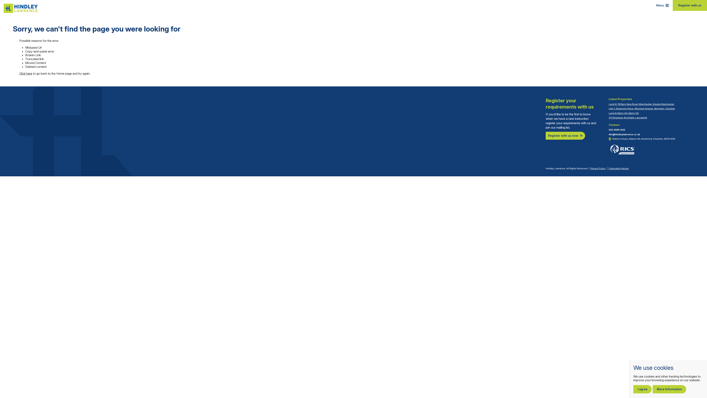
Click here (25, 73)
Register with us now (563, 135)
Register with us (689, 5)
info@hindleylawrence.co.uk (624, 134)
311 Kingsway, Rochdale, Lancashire (628, 117)
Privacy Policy (598, 168)
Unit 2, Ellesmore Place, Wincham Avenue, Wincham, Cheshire (642, 108)
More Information (669, 389)
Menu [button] (660, 5)
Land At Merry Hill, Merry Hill (624, 113)
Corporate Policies (618, 168)
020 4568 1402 (617, 129)
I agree (643, 389)
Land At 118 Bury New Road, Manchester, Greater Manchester (641, 104)
